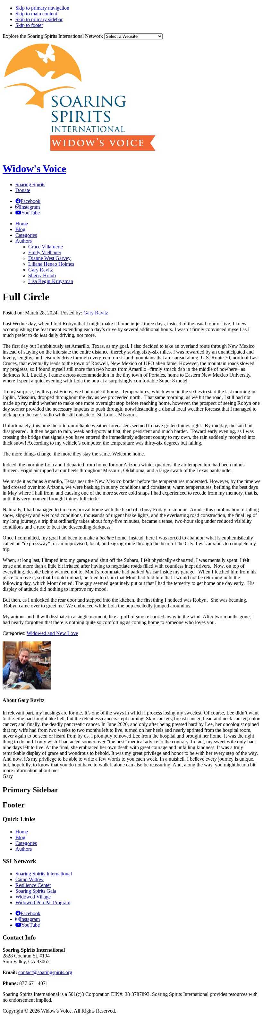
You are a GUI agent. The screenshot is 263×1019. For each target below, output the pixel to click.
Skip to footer (29, 25)
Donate (22, 190)
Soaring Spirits (30, 184)
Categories (26, 843)
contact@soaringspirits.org (45, 972)
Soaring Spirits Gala (35, 891)
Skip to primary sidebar (39, 19)
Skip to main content (36, 13)
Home (21, 831)
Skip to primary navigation (42, 8)
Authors (23, 849)
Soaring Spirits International (43, 873)
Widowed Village (33, 896)
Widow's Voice (34, 168)
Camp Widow (29, 879)
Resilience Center (33, 885)
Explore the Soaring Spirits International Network (53, 36)
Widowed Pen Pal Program (42, 902)
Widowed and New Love (52, 633)
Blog (20, 837)
